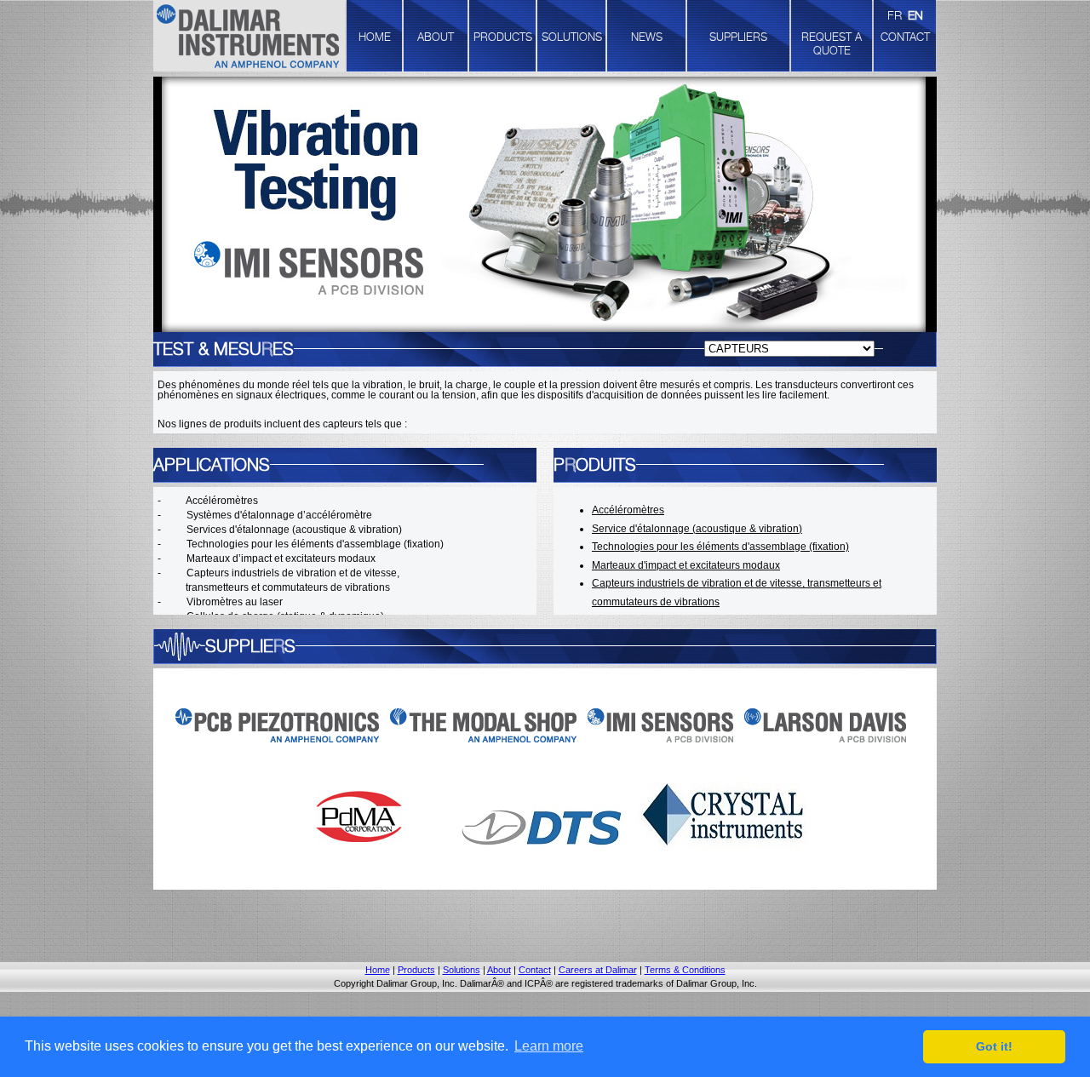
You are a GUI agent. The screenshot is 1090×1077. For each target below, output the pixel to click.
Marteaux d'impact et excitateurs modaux (686, 565)
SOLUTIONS (572, 36)
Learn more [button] (548, 1046)
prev (143, 203)
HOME (375, 36)
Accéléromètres (628, 510)
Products (416, 970)
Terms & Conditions (685, 970)
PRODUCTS (502, 36)
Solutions (461, 970)
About (499, 970)
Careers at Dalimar (598, 970)
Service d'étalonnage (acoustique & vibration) (697, 529)
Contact (535, 970)
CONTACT (905, 36)
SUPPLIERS (738, 36)
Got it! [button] (994, 1046)
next (946, 203)
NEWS (647, 36)
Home (377, 970)
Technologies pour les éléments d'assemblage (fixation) (720, 547)
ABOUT (435, 36)
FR (894, 15)
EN (915, 15)
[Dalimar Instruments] (249, 38)
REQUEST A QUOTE (831, 43)
